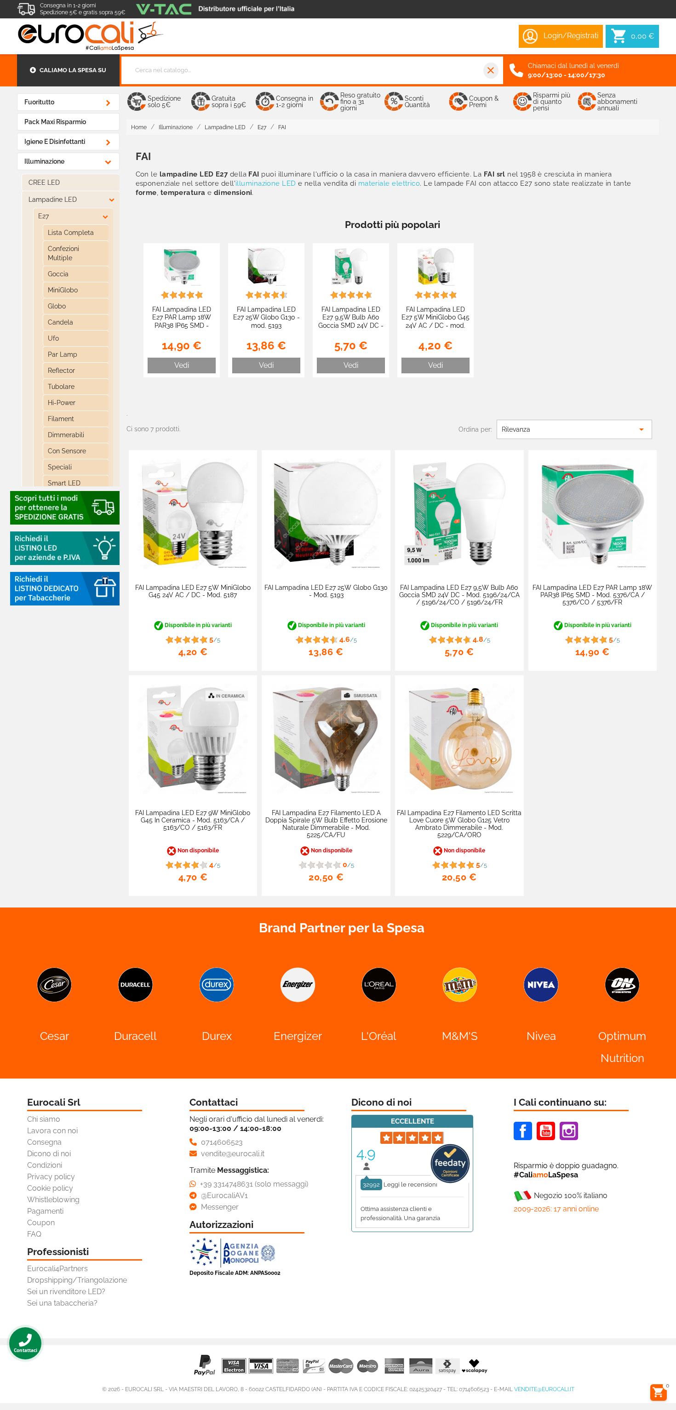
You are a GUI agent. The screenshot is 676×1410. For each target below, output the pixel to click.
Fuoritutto (39, 102)
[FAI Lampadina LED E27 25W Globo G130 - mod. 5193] (266, 266)
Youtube (546, 1131)
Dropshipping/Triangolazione (77, 1280)
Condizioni (44, 1165)
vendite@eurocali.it (544, 1389)
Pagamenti (45, 1211)
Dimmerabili (66, 435)
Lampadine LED (53, 199)
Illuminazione (44, 161)
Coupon (41, 1222)
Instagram (569, 1131)
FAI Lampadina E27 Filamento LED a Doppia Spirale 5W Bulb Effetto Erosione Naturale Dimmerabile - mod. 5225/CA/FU (326, 824)
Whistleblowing (53, 1199)
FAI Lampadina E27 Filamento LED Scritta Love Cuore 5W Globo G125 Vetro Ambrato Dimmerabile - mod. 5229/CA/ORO (459, 824)
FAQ (34, 1234)
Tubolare (61, 386)
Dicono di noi (49, 1153)
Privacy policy (51, 1176)
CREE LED (44, 182)
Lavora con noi (52, 1130)
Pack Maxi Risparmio (55, 122)
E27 (43, 216)
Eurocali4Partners (57, 1268)
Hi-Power (61, 402)
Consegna (44, 1142)
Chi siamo (43, 1119)
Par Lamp (62, 354)
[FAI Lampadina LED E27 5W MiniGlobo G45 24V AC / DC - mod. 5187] (435, 266)
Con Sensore (67, 451)
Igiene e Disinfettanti (54, 141)
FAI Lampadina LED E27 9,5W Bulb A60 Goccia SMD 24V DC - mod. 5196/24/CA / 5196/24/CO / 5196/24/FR (351, 329)
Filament (61, 418)
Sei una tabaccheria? (62, 1303)
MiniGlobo (63, 290)
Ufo (53, 338)
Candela (60, 322)
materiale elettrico (389, 183)
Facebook (523, 1131)
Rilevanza (574, 429)
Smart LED (64, 483)
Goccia (58, 274)
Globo (57, 306)
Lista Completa (71, 232)
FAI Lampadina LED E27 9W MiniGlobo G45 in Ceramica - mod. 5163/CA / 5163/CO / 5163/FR (192, 820)
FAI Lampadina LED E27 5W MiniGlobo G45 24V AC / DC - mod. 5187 (435, 321)
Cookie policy (50, 1188)
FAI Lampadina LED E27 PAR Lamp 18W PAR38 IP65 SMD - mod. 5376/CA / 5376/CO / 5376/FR (182, 325)
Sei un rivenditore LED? (66, 1291)
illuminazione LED (265, 183)
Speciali (60, 467)
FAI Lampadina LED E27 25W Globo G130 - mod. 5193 (266, 317)
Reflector (61, 370)
